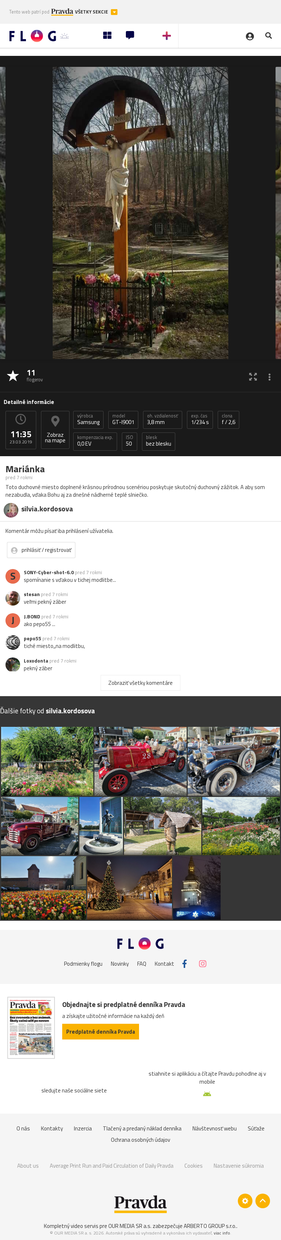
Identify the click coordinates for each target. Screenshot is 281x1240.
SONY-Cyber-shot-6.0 (49, 572)
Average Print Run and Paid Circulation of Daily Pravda (111, 1166)
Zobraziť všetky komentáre (140, 683)
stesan (32, 594)
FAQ (141, 963)
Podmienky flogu (83, 963)
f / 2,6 (228, 419)
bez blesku (158, 441)
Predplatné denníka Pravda (100, 1031)
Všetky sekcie (92, 11)
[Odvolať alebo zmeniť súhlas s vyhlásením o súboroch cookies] (245, 1201)
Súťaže (256, 1128)
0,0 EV (95, 441)
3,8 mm (162, 419)
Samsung (88, 419)
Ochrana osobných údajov (140, 1140)
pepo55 (32, 638)
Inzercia (83, 1128)
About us (28, 1166)
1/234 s (200, 419)
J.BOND (32, 616)
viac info (222, 1232)
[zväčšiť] (253, 376)
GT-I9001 (123, 419)
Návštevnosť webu (214, 1128)
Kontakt (164, 963)
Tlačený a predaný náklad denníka (142, 1128)
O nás (23, 1128)
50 (129, 441)
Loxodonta (36, 660)
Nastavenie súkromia (239, 1166)
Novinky (120, 963)
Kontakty (52, 1128)
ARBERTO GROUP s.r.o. (210, 1226)
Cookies (193, 1166)
